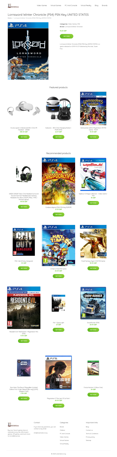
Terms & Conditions (92, 433)
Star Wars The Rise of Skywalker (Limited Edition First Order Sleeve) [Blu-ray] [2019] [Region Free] (24, 389)
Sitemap (88, 440)
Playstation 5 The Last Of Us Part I (58, 398)
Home (10, 18)
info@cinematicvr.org (40, 433)
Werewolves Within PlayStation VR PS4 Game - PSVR (93, 129)
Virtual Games (56, 5)
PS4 (79, 24)
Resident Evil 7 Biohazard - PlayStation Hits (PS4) (24, 333)
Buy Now (67, 36)
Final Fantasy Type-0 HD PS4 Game (93, 261)
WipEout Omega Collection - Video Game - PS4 (93, 195)
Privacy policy (90, 437)
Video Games (42, 5)
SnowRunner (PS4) (93, 323)
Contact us (89, 430)
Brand (62, 427)
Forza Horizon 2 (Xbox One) (93, 387)
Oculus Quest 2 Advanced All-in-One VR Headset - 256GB (23, 129)
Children (62, 430)
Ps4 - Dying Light (58, 323)
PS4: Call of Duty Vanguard (24, 261)
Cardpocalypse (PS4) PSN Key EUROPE (58, 207)
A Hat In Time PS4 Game (58, 269)
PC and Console (71, 5)
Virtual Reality (86, 5)
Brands (104, 5)
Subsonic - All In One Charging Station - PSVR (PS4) (58, 129)
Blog (96, 5)
